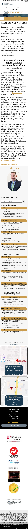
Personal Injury (10, 257)
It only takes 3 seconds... (9, 281)
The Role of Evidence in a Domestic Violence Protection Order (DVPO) (14, 247)
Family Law (9, 220)
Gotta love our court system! (10, 299)
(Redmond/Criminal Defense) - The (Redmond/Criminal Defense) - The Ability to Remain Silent (12, 293)
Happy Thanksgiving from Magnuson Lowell (14, 310)
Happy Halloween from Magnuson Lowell (13, 316)
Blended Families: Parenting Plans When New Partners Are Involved (13, 223)
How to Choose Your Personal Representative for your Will (10, 241)
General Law (9, 244)
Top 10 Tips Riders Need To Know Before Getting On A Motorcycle (13, 324)
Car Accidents (10, 271)
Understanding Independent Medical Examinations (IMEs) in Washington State (13, 277)
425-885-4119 (14, 418)
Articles (8, 329)
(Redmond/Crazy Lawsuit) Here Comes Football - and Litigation (13, 305)
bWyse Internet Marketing (21, 528)
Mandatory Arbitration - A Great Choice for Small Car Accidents (13, 259)
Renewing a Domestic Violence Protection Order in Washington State (13, 253)
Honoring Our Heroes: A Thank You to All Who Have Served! (13, 313)
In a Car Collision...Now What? (10, 327)
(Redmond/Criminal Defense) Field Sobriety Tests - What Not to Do (14, 289)
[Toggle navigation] (2, 18)
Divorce (8, 208)
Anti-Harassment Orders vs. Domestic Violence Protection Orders (12, 228)
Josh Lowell (14, 168)
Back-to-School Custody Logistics (11, 225)
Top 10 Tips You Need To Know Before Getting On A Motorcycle (12, 321)
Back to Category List (9, 164)
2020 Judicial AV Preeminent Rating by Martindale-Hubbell (12, 332)
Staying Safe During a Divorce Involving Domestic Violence (13, 214)
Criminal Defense (11, 283)
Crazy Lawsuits (10, 297)
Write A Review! (14, 425)
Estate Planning (11, 231)
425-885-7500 (15, 12)
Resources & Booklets (13, 318)
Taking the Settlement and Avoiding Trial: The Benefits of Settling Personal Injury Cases (14, 267)
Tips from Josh (10, 308)
